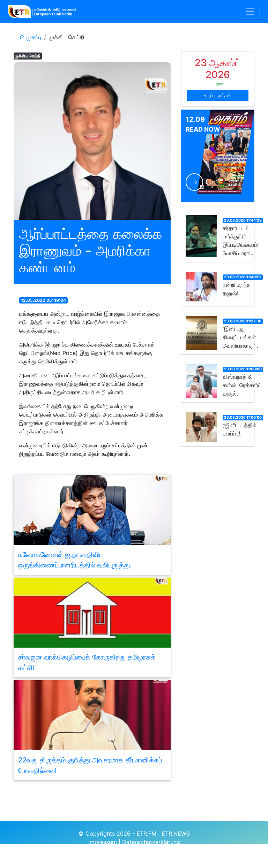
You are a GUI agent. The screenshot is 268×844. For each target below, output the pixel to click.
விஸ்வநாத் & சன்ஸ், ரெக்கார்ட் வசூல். (242, 385)
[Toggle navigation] (250, 12)
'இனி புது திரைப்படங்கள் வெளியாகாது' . (240, 337)
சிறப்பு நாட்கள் (218, 95)
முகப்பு (33, 37)
